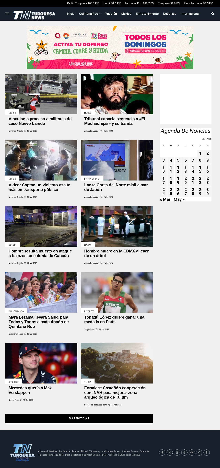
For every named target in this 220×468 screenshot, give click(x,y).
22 (200, 180)
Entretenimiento (147, 13)
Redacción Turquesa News (95, 405)
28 (193, 191)
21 (193, 180)
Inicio (71, 13)
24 (163, 191)
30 (207, 191)
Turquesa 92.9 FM (169, 3)
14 (193, 169)
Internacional (190, 13)
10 (163, 169)
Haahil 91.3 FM (112, 3)
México (126, 13)
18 (171, 180)
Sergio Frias (89, 329)
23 (207, 180)
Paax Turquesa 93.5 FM (198, 3)
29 (200, 191)
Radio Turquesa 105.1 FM (83, 3)
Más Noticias (79, 418)
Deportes (169, 13)
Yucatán (111, 13)
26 (178, 191)
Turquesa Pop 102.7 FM (139, 3)
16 (207, 169)
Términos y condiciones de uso (104, 451)
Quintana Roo (88, 13)
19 (178, 180)
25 (171, 191)
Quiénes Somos (130, 451)
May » (179, 199)
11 (171, 169)
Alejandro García (16, 334)
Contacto (145, 451)
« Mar (165, 199)
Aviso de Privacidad (47, 451)
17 (163, 180)
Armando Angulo (16, 131)
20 (185, 180)
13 (185, 169)
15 (200, 169)
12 (178, 169)
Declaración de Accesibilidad (73, 451)
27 (185, 191)
